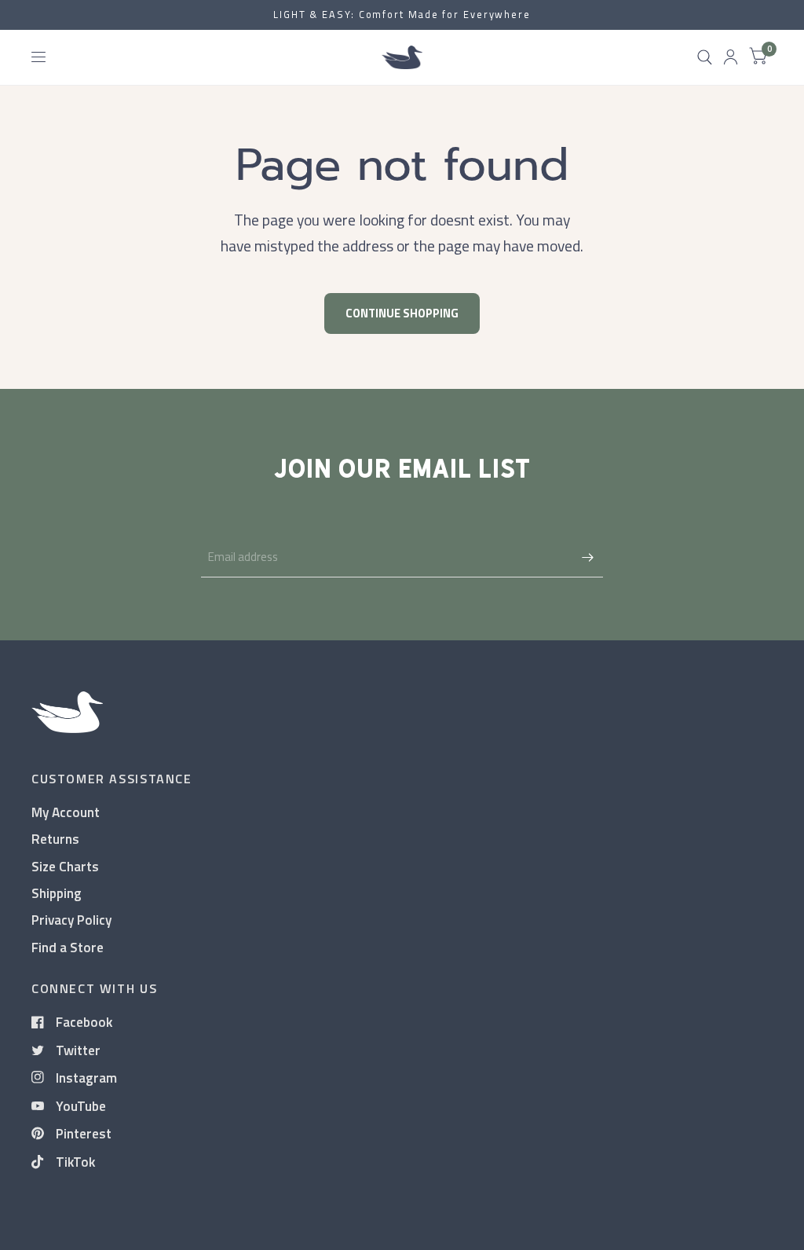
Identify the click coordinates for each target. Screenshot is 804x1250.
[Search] (705, 57)
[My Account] (731, 57)
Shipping (56, 893)
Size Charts (65, 866)
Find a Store (67, 947)
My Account (65, 812)
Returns (55, 838)
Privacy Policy (71, 919)
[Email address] (587, 557)
